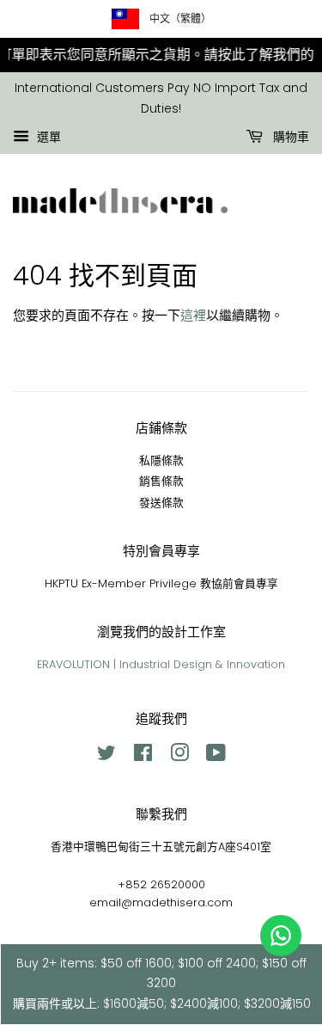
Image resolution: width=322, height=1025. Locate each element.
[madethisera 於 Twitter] (106, 756)
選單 (47, 136)
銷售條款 (161, 481)
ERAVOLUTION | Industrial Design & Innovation (161, 664)
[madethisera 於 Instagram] (179, 756)
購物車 (289, 136)
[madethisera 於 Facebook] (143, 756)
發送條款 (161, 502)
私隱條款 (161, 460)
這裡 (193, 315)
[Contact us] (280, 935)
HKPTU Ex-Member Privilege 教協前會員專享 (161, 583)
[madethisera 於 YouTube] (216, 756)
